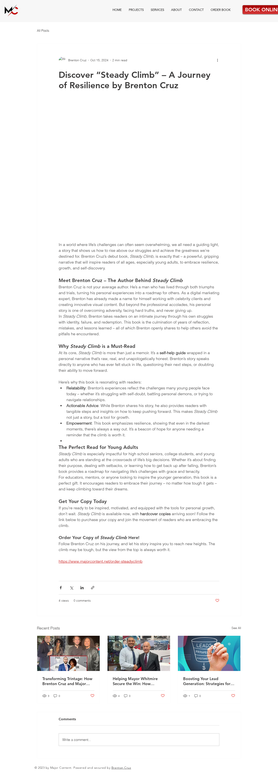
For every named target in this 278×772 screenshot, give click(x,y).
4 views (64, 601)
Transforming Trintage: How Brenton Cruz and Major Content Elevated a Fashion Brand (67, 681)
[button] (139, 171)
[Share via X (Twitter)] (71, 588)
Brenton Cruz (121, 768)
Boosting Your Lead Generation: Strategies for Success (206, 681)
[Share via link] (93, 588)
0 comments (82, 601)
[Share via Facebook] (61, 588)
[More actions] (219, 60)
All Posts (43, 30)
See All (236, 628)
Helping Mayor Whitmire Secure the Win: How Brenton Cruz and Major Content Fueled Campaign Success (136, 681)
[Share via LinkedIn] (82, 588)
